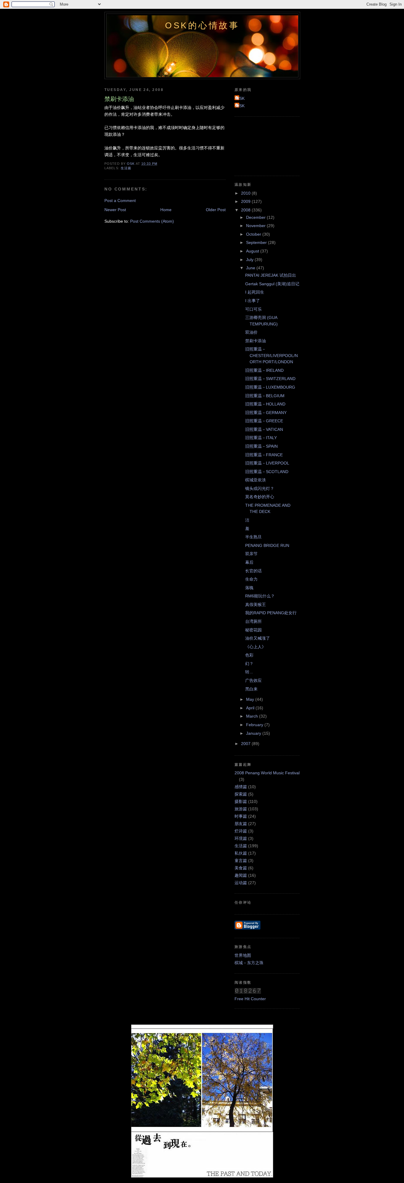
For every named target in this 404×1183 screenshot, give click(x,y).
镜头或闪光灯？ (259, 488)
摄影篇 (241, 801)
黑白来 (251, 689)
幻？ (249, 663)
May (250, 699)
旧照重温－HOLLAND (265, 404)
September (257, 242)
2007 (246, 743)
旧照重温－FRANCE (264, 454)
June (251, 267)
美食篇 (241, 868)
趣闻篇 (241, 875)
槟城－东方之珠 (249, 962)
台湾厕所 (253, 621)
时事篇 (241, 816)
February (255, 724)
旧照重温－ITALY (261, 437)
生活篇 (126, 168)
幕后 (249, 562)
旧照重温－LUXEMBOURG (270, 387)
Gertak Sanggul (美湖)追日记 (272, 283)
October (254, 234)
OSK (240, 98)
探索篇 (241, 794)
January (254, 733)
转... (249, 671)
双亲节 (251, 553)
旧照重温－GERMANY (266, 412)
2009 (246, 201)
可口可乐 (253, 309)
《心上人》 (255, 646)
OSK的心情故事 (202, 25)
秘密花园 (253, 630)
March (252, 716)
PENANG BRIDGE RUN (267, 545)
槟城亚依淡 (255, 480)
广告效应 (253, 680)
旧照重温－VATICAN (264, 429)
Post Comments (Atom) (152, 221)
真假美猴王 (255, 604)
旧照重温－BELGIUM (265, 395)
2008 (246, 210)
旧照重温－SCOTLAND (266, 471)
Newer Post (115, 209)
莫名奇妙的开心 (259, 496)
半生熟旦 (253, 537)
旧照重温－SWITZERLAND (270, 378)
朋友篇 (241, 823)
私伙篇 (241, 853)
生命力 (251, 579)
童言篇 (241, 860)
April (251, 707)
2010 (246, 193)
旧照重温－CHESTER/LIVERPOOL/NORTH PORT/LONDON (271, 355)
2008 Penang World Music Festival (267, 772)
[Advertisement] (261, 145)
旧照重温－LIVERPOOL (267, 463)
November (256, 225)
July (250, 259)
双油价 (251, 332)
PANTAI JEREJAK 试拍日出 (270, 275)
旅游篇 (241, 808)
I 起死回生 (254, 292)
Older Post (216, 209)
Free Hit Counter (250, 998)
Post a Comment (120, 200)
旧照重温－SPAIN (261, 446)
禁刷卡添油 (255, 340)
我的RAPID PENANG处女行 (271, 612)
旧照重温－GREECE (264, 420)
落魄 (249, 587)
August (253, 251)
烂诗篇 (241, 831)
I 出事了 (252, 300)
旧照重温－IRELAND (264, 370)
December (256, 217)
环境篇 (241, 838)
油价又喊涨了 (257, 638)
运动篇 (241, 882)
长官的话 (253, 570)
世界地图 (243, 955)
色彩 (249, 655)
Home (166, 209)
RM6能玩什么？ (260, 596)
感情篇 (241, 786)
